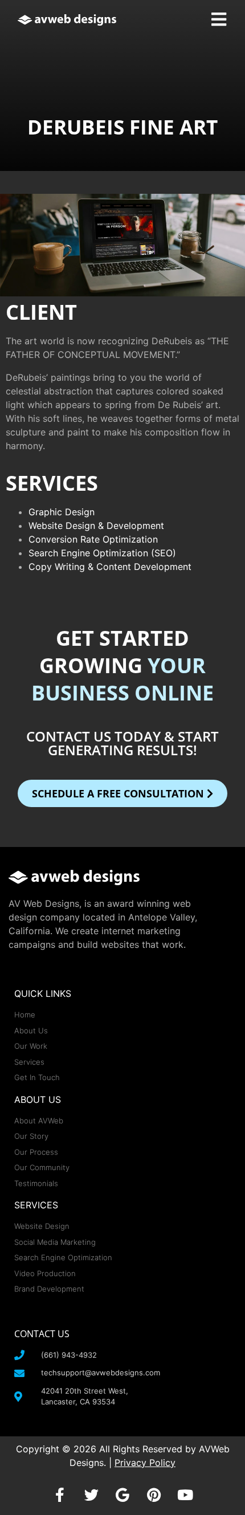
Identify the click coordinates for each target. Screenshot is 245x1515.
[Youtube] (185, 1495)
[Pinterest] (154, 1495)
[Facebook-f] (60, 1495)
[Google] (122, 1495)
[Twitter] (91, 1495)
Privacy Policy (145, 1462)
